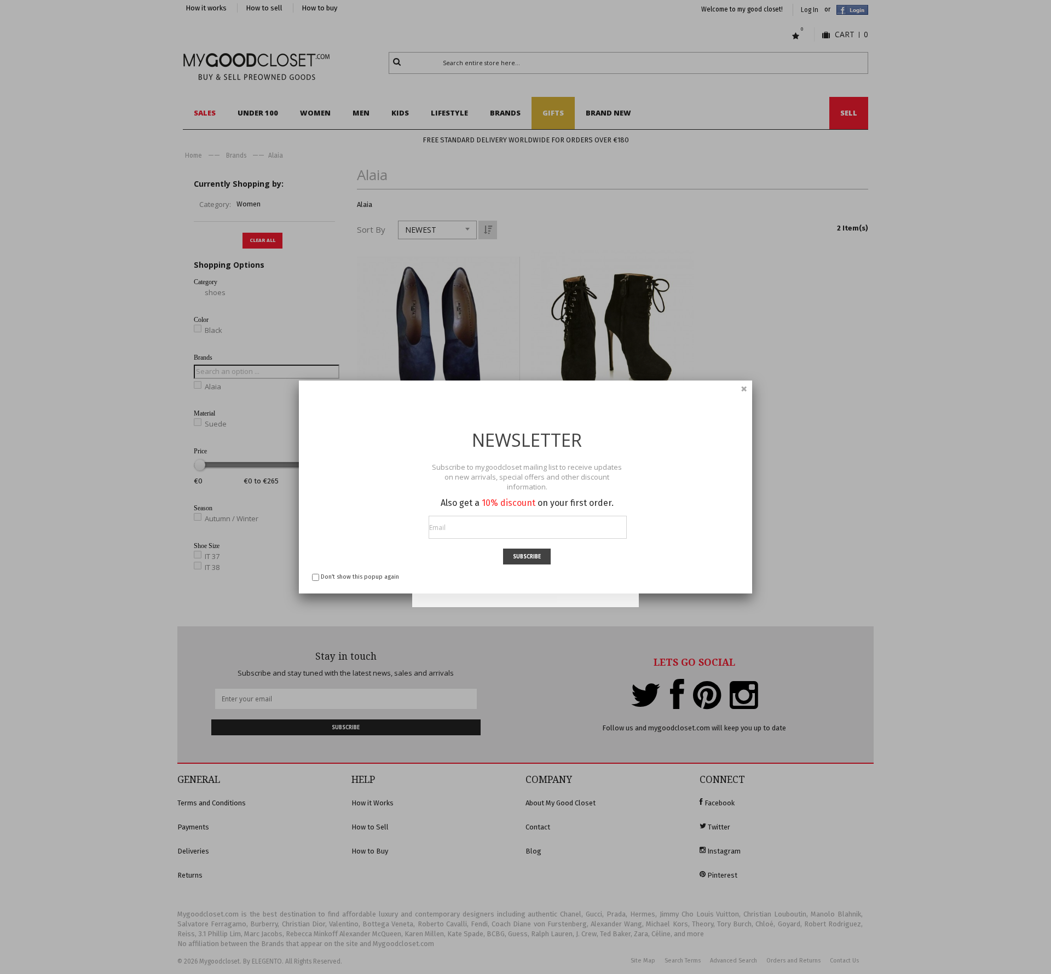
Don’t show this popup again (360, 576)
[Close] (743, 388)
